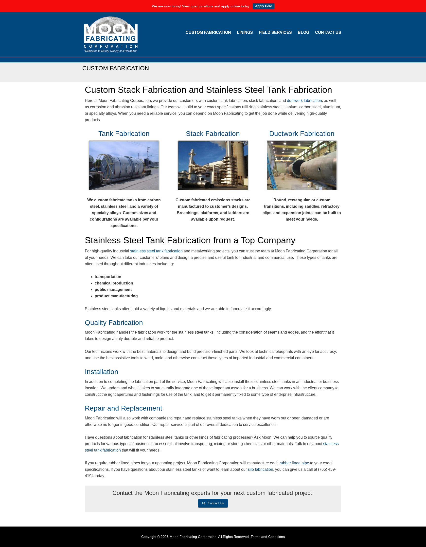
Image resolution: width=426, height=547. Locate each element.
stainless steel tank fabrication (156, 251)
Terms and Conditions (268, 537)
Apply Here (263, 6)
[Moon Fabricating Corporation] (110, 50)
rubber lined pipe (294, 463)
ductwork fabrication (304, 100)
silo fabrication (260, 469)
